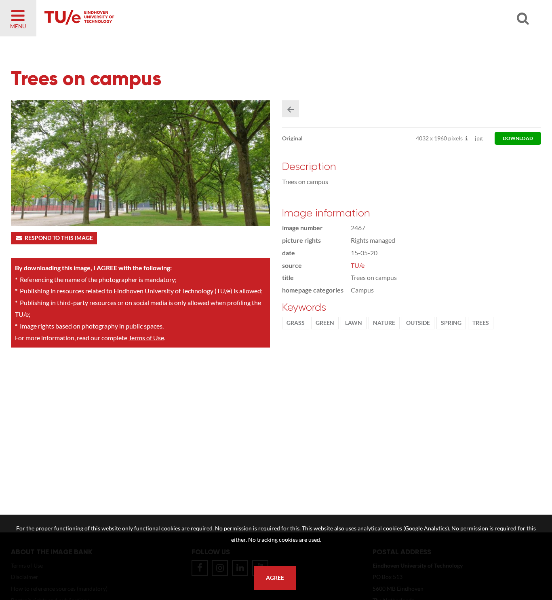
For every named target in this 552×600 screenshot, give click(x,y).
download (518, 138)
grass (296, 323)
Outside (418, 323)
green (325, 323)
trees (480, 323)
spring (451, 323)
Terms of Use (146, 337)
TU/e (357, 265)
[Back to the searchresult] (290, 108)
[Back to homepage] (137, 18)
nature (384, 323)
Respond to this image (59, 238)
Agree (275, 578)
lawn (353, 323)
